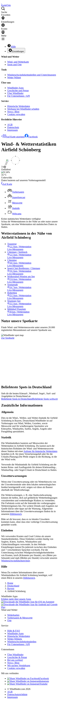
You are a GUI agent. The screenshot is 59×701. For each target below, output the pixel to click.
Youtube (43, 684)
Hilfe (13, 46)
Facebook (33, 136)
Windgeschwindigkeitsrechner (15, 560)
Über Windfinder (15, 93)
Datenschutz (13, 127)
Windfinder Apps (15, 87)
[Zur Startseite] (1, 2)
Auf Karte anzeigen (15, 136)
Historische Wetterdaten (18, 106)
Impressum (12, 130)
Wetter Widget (14, 77)
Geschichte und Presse (18, 90)
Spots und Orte (14, 64)
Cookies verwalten (16, 114)
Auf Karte (7, 184)
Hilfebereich (16, 514)
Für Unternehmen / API (18, 96)
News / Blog (13, 111)
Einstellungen (18, 51)
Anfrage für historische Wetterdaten (40, 451)
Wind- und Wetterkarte (18, 62)
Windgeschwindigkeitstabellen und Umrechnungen (31, 75)
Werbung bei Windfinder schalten (23, 109)
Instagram (44, 681)
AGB (10, 124)
